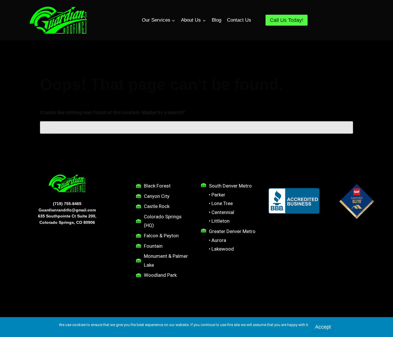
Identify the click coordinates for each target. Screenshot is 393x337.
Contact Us (239, 20)
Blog (216, 20)
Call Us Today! (286, 20)
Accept (323, 327)
